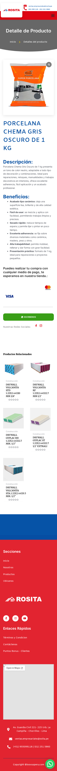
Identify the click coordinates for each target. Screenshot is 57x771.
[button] (52, 15)
